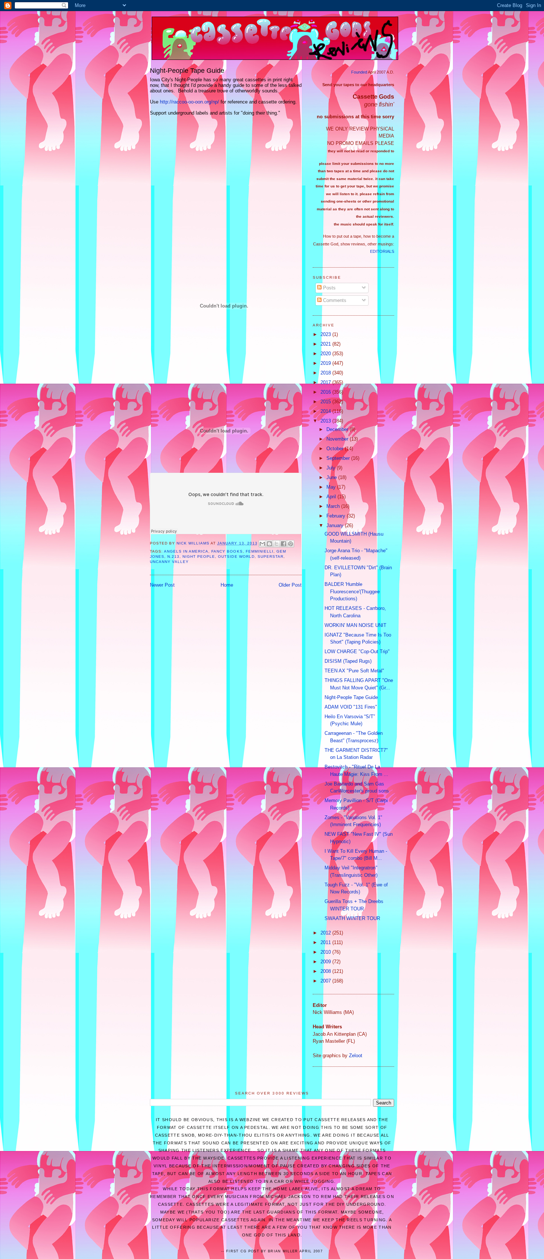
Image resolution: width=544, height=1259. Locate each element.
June (332, 477)
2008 (326, 971)
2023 (326, 334)
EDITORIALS (382, 251)
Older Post (290, 585)
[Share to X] (276, 543)
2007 (326, 981)
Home (227, 585)
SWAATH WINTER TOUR (352, 918)
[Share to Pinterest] (290, 543)
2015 (326, 401)
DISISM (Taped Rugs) (348, 661)
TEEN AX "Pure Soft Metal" (354, 670)
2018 (326, 373)
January (335, 525)
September (338, 458)
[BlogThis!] (269, 543)
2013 (326, 421)
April (332, 496)
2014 (326, 411)
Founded (359, 72)
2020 (326, 353)
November (338, 439)
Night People (198, 556)
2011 (326, 942)
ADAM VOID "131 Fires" (351, 707)
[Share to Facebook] (283, 543)
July (331, 468)
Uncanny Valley (169, 562)
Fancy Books (226, 551)
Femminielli (259, 551)
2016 (326, 392)
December (338, 429)
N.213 (173, 556)
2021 (326, 344)
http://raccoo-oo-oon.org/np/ (189, 102)
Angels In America (186, 551)
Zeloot (355, 1055)
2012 (326, 933)
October (335, 448)
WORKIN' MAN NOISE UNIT (355, 625)
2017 (326, 382)
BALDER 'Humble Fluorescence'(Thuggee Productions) (352, 591)
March (333, 506)
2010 (326, 952)
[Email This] (262, 543)
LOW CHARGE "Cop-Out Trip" (357, 651)
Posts (329, 288)
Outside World (236, 556)
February (336, 516)
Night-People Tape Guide (351, 697)
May (331, 487)
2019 (326, 363)
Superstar (270, 556)
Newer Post (162, 585)
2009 (326, 961)
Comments (334, 300)
